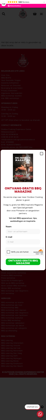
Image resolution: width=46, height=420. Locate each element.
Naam (9, 227)
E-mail (9, 237)
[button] (41, 153)
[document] (23, 210)
